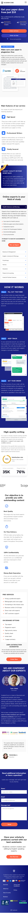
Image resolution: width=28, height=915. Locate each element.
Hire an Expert (14, 245)
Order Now (14, 659)
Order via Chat (14, 35)
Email (3, 797)
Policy (15, 890)
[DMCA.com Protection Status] (14, 901)
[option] (13, 485)
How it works (7, 892)
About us (5, 888)
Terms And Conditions (17, 885)
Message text (6, 805)
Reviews (5, 896)
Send (9, 824)
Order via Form (14, 31)
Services (5, 884)
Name (3, 788)
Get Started (14, 857)
